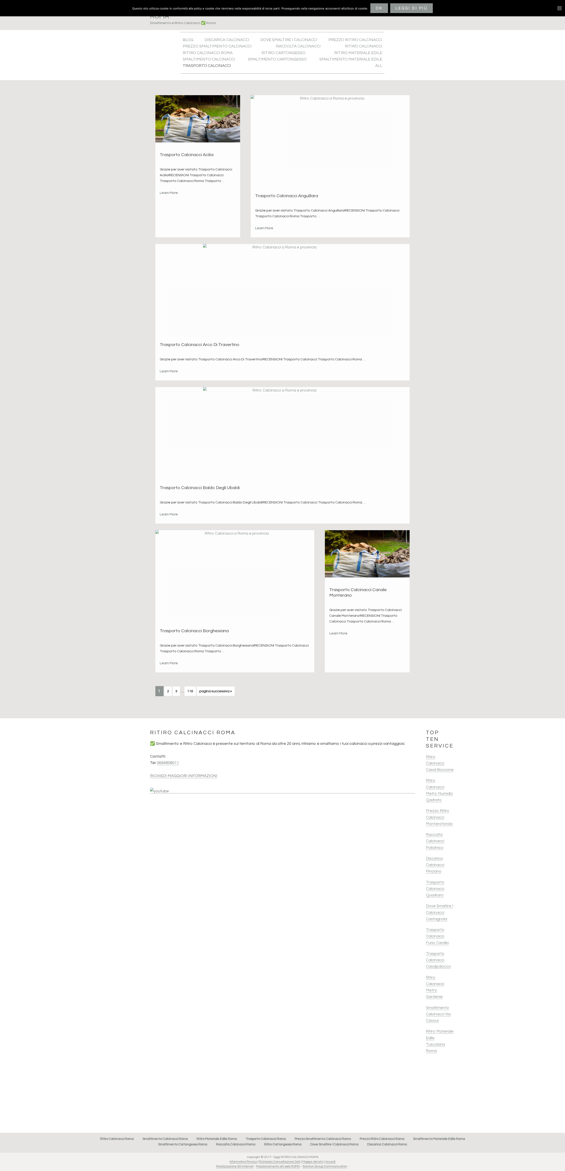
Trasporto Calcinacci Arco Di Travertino (199, 344)
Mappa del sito (312, 1161)
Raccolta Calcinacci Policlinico (435, 841)
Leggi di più (412, 8)
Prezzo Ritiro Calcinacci (355, 40)
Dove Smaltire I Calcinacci (288, 40)
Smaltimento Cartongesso (277, 59)
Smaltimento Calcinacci (209, 59)
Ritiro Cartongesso (283, 53)
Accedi (330, 1161)
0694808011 (168, 763)
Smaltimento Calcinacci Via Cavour (438, 1014)
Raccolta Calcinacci (298, 46)
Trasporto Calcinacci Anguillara (286, 196)
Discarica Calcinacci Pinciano (435, 865)
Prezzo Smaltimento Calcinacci (217, 46)
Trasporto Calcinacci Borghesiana (194, 631)
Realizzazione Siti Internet (235, 1166)
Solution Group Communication (325, 1166)
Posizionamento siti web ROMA (278, 1166)
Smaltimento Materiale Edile (350, 59)
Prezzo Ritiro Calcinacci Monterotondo (439, 817)
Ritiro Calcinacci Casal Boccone (440, 763)
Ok (379, 8)
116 (191, 691)
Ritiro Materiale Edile (358, 53)
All (378, 66)
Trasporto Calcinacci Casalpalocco (438, 960)
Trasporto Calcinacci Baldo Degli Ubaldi (200, 488)
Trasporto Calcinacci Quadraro (435, 888)
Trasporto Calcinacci (207, 66)
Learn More (169, 193)
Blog (188, 40)
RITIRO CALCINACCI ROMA (208, 53)
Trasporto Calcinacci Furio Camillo (437, 936)
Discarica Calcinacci (227, 40)
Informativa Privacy (243, 1161)
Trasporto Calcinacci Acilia (186, 155)
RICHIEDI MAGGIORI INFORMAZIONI (183, 776)
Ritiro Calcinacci (363, 46)
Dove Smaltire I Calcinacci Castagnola (439, 912)
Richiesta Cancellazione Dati (279, 1161)
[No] (559, 8)
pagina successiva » (215, 692)
